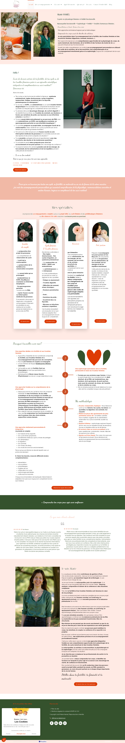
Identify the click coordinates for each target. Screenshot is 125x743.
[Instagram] (65, 723)
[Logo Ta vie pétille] (16, 8)
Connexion (108, 741)
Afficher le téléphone (58, 718)
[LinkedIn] (60, 723)
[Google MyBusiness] (56, 723)
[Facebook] (52, 723)
